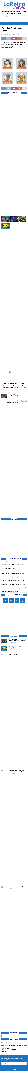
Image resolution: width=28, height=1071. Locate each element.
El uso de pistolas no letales (8, 568)
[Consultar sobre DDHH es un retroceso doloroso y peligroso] (4, 826)
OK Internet (9, 1060)
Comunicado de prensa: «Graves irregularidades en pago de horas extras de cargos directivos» (13, 577)
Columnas (13, 636)
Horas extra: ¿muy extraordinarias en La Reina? (12, 573)
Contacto (14, 1069)
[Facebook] (17, 600)
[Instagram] (11, 600)
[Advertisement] (14, 155)
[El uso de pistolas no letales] (4, 648)
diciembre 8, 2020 (7, 34)
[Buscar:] (14, 16)
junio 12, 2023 (12, 656)
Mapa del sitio (11, 1058)
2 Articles (22, 383)
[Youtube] (22, 600)
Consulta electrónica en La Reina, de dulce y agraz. (13, 584)
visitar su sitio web (21, 46)
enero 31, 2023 (12, 773)
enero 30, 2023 (12, 888)
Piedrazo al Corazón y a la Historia (9, 591)
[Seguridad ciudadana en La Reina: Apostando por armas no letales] (4, 641)
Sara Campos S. (16, 34)
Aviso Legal (4, 1058)
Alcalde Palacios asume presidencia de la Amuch (13, 562)
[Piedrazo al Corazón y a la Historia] (4, 942)
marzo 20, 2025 (13, 648)
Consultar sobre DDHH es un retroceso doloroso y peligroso (17, 771)
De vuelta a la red (5, 571)
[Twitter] (5, 600)
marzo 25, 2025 (13, 642)
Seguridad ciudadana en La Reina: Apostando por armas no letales (17, 639)
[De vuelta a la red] (4, 710)
